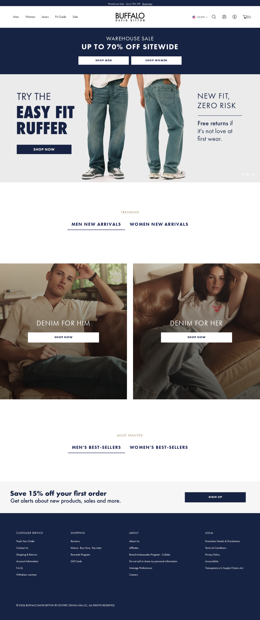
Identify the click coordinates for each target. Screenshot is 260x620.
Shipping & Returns (26, 554)
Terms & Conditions (215, 548)
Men (16, 17)
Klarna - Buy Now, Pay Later (86, 548)
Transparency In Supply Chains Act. (224, 568)
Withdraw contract (26, 574)
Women (30, 17)
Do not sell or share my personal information (153, 561)
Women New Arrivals (159, 224)
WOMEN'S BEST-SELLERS (159, 447)
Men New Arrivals (96, 224)
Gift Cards (76, 561)
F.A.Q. (19, 568)
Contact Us (22, 548)
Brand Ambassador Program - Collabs (149, 554)
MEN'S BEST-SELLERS (96, 447)
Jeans (45, 17)
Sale (75, 17)
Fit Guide (60, 17)
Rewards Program (80, 554)
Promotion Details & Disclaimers (222, 541)
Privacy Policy (212, 554)
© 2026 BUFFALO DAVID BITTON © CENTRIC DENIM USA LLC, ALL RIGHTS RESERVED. (65, 605)
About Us (134, 541)
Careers (133, 574)
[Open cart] (245, 17)
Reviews (75, 541)
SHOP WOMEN (156, 60)
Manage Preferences (140, 568)
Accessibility (212, 561)
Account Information (27, 561)
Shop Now (147, 3)
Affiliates (134, 548)
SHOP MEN (103, 60)
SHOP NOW (63, 337)
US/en (201, 17)
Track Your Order (25, 541)
